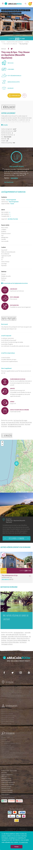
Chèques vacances (6, 778)
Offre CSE (4, 776)
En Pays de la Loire (6, 694)
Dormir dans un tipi (6, 723)
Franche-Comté (5, 737)
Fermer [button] (17, 846)
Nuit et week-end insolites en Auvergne (11, 690)
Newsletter (4, 772)
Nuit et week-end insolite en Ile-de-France (12, 696)
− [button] (2, 444)
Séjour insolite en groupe (7, 784)
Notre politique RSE (6, 780)
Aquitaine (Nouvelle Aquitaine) (15, 42)
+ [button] (2, 442)
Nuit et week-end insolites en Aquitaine (11, 686)
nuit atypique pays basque (14, 426)
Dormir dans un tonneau (7, 721)
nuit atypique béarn (19, 632)
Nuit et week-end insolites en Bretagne (11, 688)
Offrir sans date (15, 95)
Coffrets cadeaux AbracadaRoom (10, 757)
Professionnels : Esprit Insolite (9, 770)
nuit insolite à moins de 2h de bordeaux (18, 636)
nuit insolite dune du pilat (12, 634)
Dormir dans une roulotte (7, 717)
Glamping (3, 739)
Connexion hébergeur (7, 790)
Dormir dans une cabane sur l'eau (10, 711)
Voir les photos (16, 33)
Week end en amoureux (7, 747)
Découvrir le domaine (16, 538)
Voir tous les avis (8, 182)
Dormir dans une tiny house (8, 715)
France (3, 42)
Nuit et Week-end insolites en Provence (11, 692)
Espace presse (22, 828)
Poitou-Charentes (5, 741)
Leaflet (17, 492)
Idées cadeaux (5, 751)
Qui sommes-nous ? (12, 828)
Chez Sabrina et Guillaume (10, 43)
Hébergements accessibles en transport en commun (15, 753)
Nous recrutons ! (5, 794)
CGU (17, 830)
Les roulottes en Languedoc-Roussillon (11, 743)
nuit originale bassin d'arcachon (16, 424)
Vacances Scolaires (6, 786)
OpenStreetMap (24, 492)
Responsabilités (24, 830)
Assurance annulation (6, 792)
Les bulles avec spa (6, 745)
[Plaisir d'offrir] (30, 4)
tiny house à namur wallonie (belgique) (17, 640)
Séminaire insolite (6, 788)
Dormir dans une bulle (7, 713)
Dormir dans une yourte (7, 719)
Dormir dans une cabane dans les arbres (12, 710)
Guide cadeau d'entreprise (8, 755)
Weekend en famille (6, 749)
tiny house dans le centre (12, 422)
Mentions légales (9, 830)
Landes (27, 42)
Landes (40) (9, 520)
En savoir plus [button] (23, 842)
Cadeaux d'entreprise (6, 774)
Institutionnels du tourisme (8, 782)
